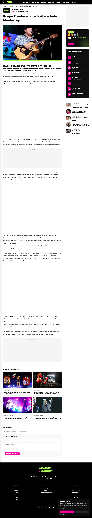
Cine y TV (46, 485)
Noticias (51, 2)
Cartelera (26, 2)
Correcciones (75, 492)
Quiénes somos (75, 485)
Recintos (43, 2)
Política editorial (76, 490)
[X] (53, 507)
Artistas (16, 488)
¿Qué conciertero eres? (46, 492)
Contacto (75, 495)
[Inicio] (10, 2)
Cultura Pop (46, 490)
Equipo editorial (76, 488)
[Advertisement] (32, 161)
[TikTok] (42, 507)
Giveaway (74, 2)
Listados (66, 2)
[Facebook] (46, 507)
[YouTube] (49, 507)
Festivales (35, 2)
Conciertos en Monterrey (21, 11)
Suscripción (75, 497)
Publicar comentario (12, 453)
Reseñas (58, 2)
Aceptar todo (66, 511)
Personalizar (62, 514)
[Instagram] (38, 507)
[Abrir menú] (3, 2)
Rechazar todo (81, 511)
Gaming (46, 488)
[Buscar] (88, 2)
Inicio (4, 6)
